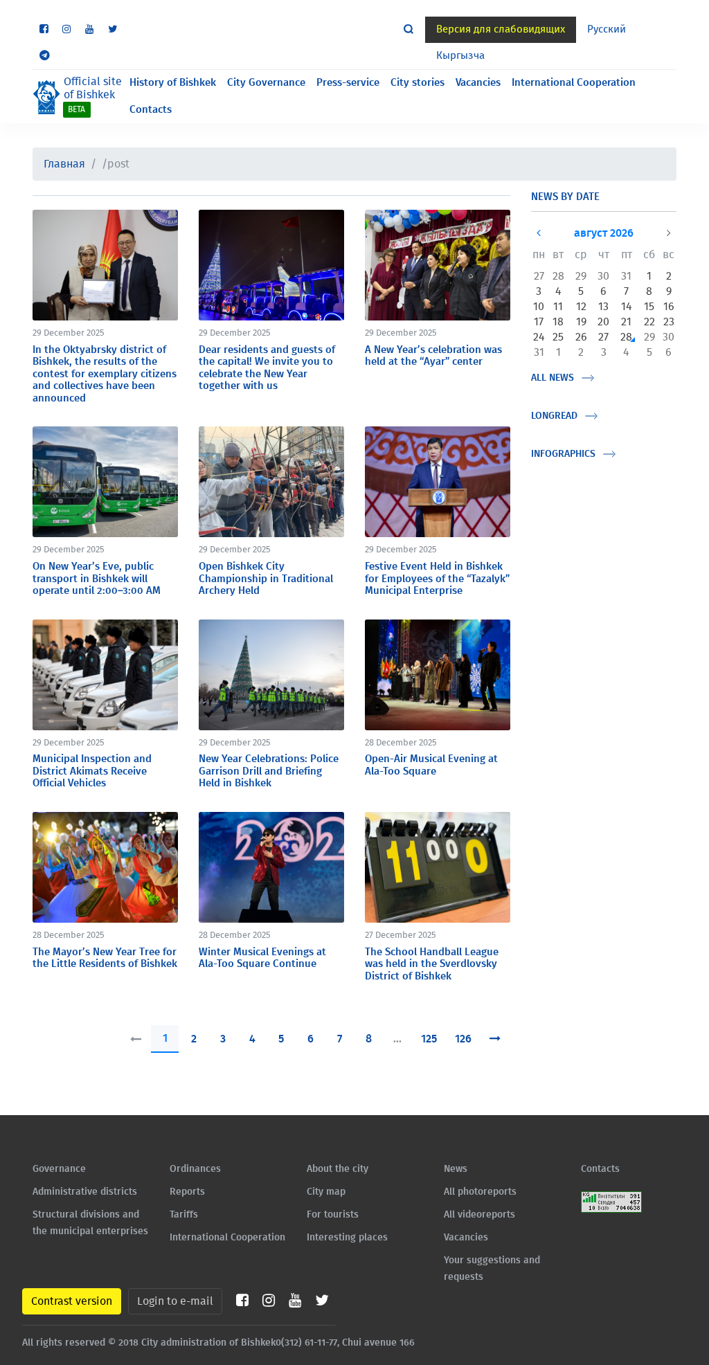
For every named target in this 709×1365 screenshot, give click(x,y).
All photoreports (480, 1192)
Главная (64, 164)
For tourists (333, 1215)
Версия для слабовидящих (500, 29)
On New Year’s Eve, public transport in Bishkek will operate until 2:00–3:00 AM (97, 578)
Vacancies (478, 83)
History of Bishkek (172, 83)
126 (463, 1039)
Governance (59, 1169)
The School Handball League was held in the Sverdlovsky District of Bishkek (432, 964)
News (455, 1169)
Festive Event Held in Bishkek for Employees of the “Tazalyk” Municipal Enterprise (437, 578)
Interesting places (347, 1237)
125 (429, 1039)
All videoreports (479, 1215)
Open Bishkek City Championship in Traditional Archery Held (266, 578)
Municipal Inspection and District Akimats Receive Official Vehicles (92, 771)
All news (552, 378)
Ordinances (195, 1169)
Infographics (563, 454)
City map (326, 1192)
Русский (606, 29)
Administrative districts (85, 1192)
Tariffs (184, 1215)
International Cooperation (574, 83)
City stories (418, 83)
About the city (337, 1169)
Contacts (150, 110)
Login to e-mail (175, 1301)
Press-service (347, 83)
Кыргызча (460, 56)
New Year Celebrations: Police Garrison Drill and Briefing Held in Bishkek (269, 771)
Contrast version (71, 1301)
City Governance (266, 83)
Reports (187, 1192)
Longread (554, 416)
